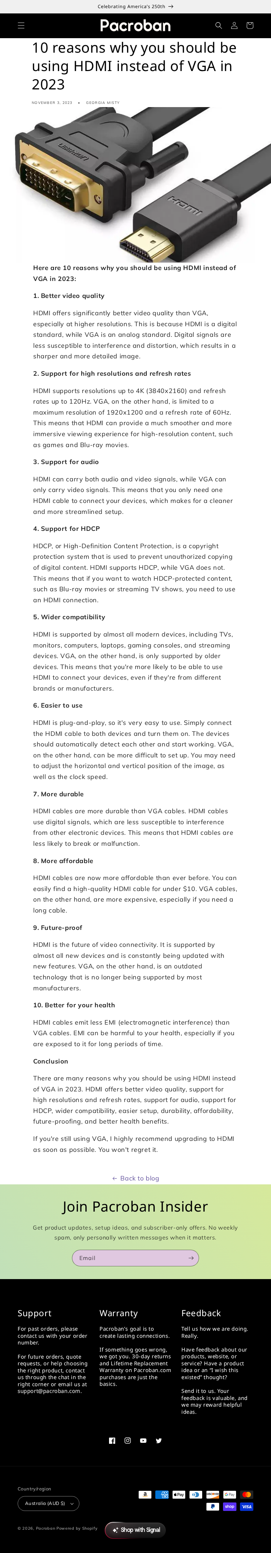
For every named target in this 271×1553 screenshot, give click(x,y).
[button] (21, 25)
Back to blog (139, 1178)
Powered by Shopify (77, 1528)
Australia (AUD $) (45, 1503)
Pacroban (45, 1528)
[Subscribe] (191, 1258)
